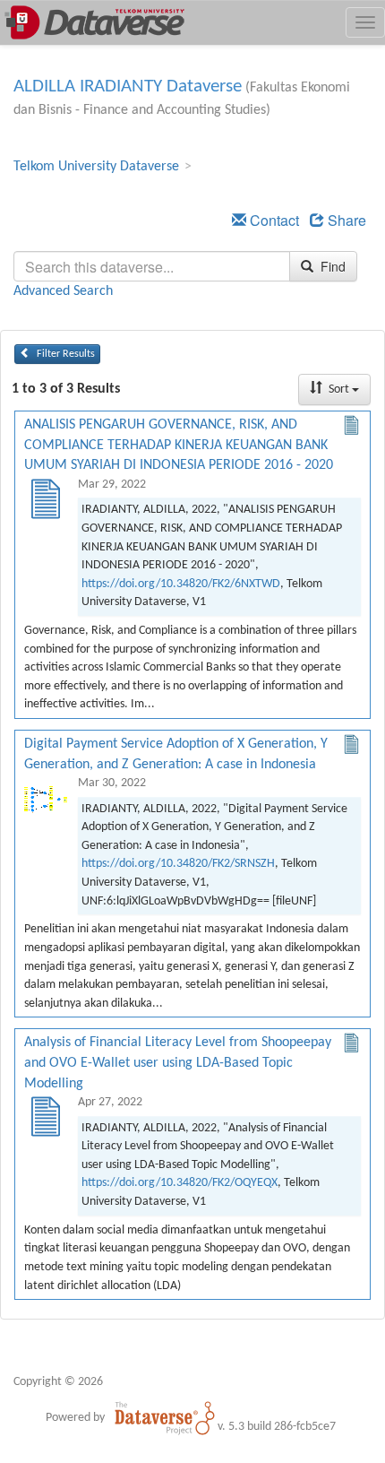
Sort (339, 389)
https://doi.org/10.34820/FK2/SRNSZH (178, 863)
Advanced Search (63, 291)
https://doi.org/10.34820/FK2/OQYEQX (179, 1183)
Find (331, 266)
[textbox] (151, 266)
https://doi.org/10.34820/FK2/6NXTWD (180, 584)
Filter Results (64, 354)
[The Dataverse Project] (165, 1417)
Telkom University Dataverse (96, 167)
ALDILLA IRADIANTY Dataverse (127, 86)
